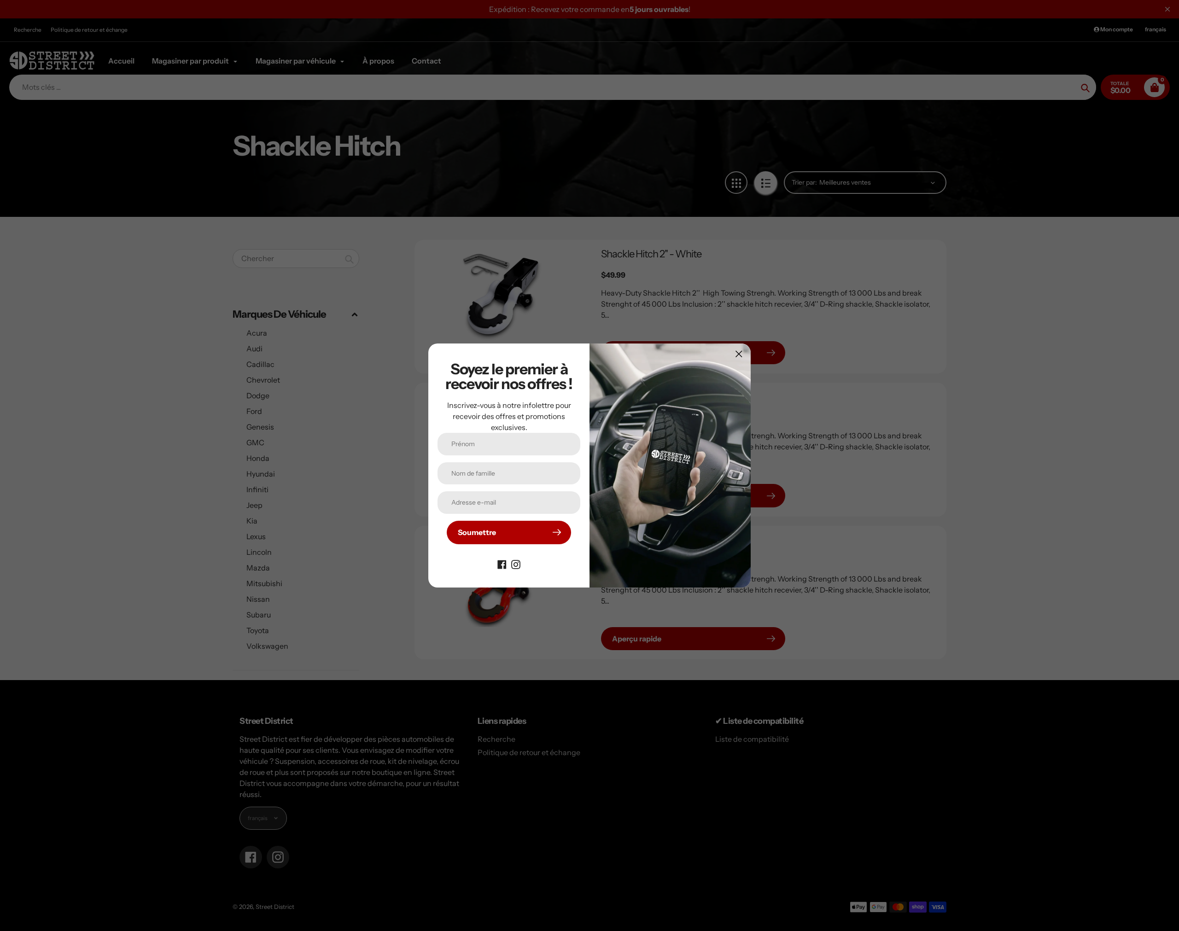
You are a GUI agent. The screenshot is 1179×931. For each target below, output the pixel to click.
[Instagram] (515, 563)
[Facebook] (502, 563)
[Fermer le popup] (739, 354)
